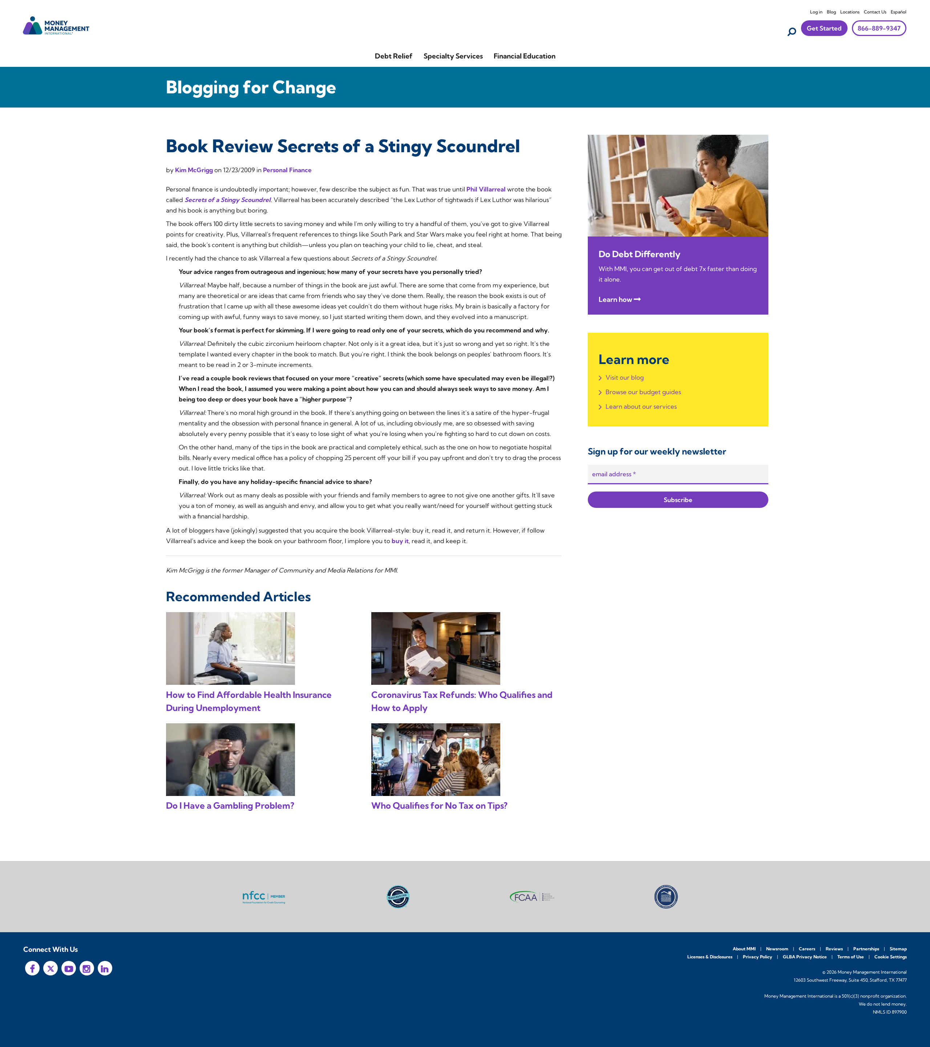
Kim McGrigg (194, 170)
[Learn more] (678, 185)
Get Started (824, 28)
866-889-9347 (879, 28)
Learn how (615, 299)
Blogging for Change (251, 87)
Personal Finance (287, 170)
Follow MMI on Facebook (32, 968)
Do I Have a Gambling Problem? (230, 805)
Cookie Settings (890, 956)
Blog (831, 12)
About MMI (744, 948)
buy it (400, 541)
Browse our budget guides (643, 392)
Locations (850, 12)
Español (898, 12)
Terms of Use (850, 956)
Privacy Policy (757, 956)
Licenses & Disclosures (709, 956)
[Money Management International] (56, 24)
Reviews (834, 948)
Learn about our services (641, 406)
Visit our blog (625, 377)
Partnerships (866, 948)
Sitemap (898, 948)
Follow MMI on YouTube (68, 968)
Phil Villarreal (486, 189)
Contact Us (875, 12)
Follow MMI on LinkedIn (105, 968)
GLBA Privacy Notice (805, 956)
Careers (807, 948)
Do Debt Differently (639, 253)
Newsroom (777, 948)
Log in (816, 12)
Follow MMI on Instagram (87, 968)
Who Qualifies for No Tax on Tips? (439, 805)
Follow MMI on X (50, 968)
